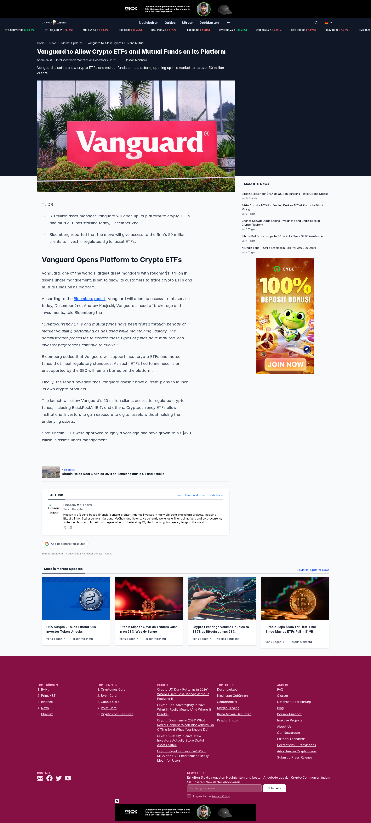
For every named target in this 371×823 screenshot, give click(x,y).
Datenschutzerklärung (294, 702)
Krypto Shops (227, 720)
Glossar (282, 696)
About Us (284, 726)
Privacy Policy (221, 796)
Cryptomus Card (113, 689)
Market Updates (72, 43)
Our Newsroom (288, 733)
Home (40, 43)
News (52, 43)
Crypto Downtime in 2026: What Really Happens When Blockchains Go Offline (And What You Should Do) (185, 724)
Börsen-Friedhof (289, 714)
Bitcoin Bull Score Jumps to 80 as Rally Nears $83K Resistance (282, 236)
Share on (43, 60)
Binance (47, 702)
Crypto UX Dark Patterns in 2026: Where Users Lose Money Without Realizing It (183, 694)
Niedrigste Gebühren (232, 696)
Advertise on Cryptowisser (297, 751)
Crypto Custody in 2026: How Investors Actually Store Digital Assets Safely (180, 740)
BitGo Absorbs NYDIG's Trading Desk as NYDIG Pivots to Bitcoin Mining (283, 207)
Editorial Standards (53, 553)
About (108, 553)
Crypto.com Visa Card (117, 714)
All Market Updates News (313, 569)
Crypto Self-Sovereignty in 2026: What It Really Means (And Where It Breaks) (184, 709)
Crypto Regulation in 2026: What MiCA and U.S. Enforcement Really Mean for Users (183, 755)
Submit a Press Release (294, 757)
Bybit (45, 689)
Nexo (45, 708)
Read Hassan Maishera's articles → (200, 495)
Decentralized (227, 689)
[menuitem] (148, 22)
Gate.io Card (110, 702)
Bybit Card (109, 696)
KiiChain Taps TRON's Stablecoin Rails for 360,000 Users (279, 247)
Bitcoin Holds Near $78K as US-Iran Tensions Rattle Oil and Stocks (285, 193)
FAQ (280, 689)
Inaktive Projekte (289, 720)
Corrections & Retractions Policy (84, 553)
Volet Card (109, 708)
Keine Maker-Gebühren (234, 714)
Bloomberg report (90, 298)
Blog (280, 708)
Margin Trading (228, 708)
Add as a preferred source (68, 543)
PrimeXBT (48, 696)
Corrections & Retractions (296, 745)
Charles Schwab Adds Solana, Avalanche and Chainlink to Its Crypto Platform (281, 222)
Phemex (47, 714)
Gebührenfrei (227, 702)
